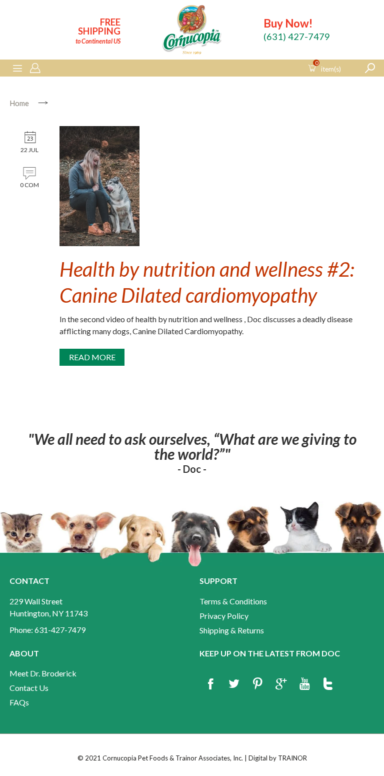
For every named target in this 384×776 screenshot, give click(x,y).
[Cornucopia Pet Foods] (192, 31)
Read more (92, 357)
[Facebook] (210, 684)
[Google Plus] (281, 684)
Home (19, 103)
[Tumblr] (328, 684)
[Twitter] (234, 684)
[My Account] (35, 69)
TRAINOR (292, 758)
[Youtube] (304, 684)
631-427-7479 (60, 629)
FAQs (19, 702)
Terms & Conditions (233, 601)
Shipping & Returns (232, 630)
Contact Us (29, 687)
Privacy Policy (224, 615)
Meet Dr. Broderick (43, 673)
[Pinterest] (257, 684)
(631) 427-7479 (297, 36)
